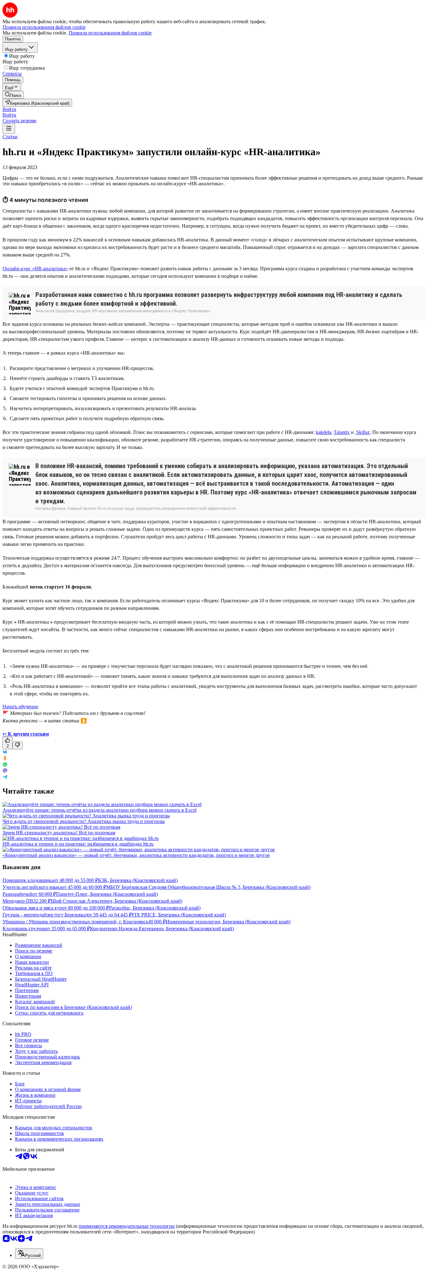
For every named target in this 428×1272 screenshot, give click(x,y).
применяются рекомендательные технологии (127, 1226)
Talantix (342, 432)
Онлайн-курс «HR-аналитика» (35, 268)
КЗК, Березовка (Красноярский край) (138, 880)
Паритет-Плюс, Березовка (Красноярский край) (107, 894)
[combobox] (29, 1253)
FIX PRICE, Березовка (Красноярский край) (179, 914)
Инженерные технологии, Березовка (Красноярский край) (228, 921)
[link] (13, 95)
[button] (9, 109)
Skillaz (362, 432)
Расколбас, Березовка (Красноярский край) (155, 907)
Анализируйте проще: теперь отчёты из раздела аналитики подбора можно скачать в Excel (99, 810)
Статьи (10, 136)
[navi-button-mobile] (9, 129)
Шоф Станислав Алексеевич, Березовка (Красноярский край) (116, 901)
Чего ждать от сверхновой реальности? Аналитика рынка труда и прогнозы (84, 821)
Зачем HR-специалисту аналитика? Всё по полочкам (59, 832)
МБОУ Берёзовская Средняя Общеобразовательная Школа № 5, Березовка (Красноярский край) (208, 887)
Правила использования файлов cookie (110, 32)
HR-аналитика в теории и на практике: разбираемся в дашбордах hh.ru (78, 844)
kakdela (323, 432)
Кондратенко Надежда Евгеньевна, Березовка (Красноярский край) (162, 928)
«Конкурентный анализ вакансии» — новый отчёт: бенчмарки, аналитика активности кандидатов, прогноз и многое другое (136, 855)
